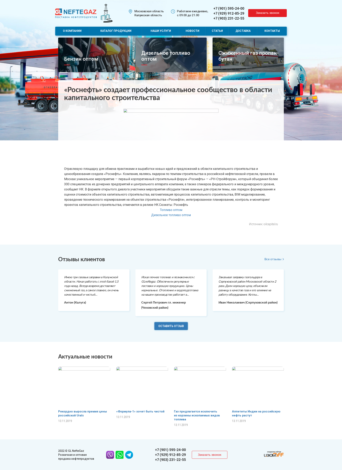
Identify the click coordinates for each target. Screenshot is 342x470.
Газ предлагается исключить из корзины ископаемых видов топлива (197, 415)
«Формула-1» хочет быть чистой (140, 411)
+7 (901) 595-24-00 (228, 8)
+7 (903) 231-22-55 (228, 18)
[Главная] (76, 13)
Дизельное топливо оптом (171, 215)
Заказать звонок (267, 12)
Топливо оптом (171, 210)
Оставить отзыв (171, 326)
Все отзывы (272, 259)
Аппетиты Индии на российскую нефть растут (256, 413)
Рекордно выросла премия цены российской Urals (82, 413)
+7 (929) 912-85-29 (228, 13)
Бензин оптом (81, 59)
